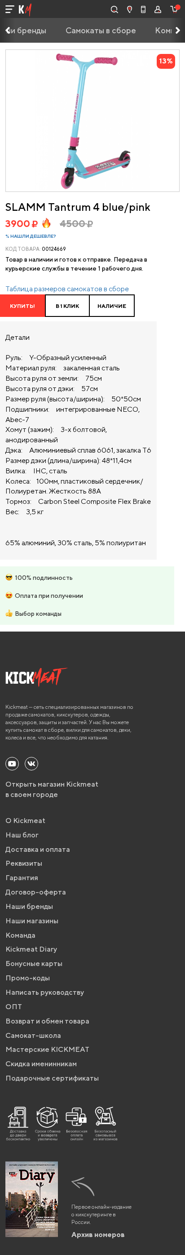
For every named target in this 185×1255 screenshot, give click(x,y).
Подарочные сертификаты (52, 1078)
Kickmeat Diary (31, 949)
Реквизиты (23, 863)
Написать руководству (44, 992)
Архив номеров (98, 1234)
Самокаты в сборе (101, 30)
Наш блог (22, 835)
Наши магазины (31, 921)
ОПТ (13, 1006)
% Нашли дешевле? (30, 236)
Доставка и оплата (37, 849)
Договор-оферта (35, 892)
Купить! (22, 306)
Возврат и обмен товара (47, 1021)
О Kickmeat (25, 820)
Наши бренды (29, 906)
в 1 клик (67, 306)
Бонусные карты (33, 963)
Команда (20, 935)
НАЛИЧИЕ (111, 306)
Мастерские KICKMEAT (47, 1049)
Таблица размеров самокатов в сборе (67, 289)
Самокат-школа (33, 1035)
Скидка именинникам (41, 1063)
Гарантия (21, 877)
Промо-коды (27, 978)
